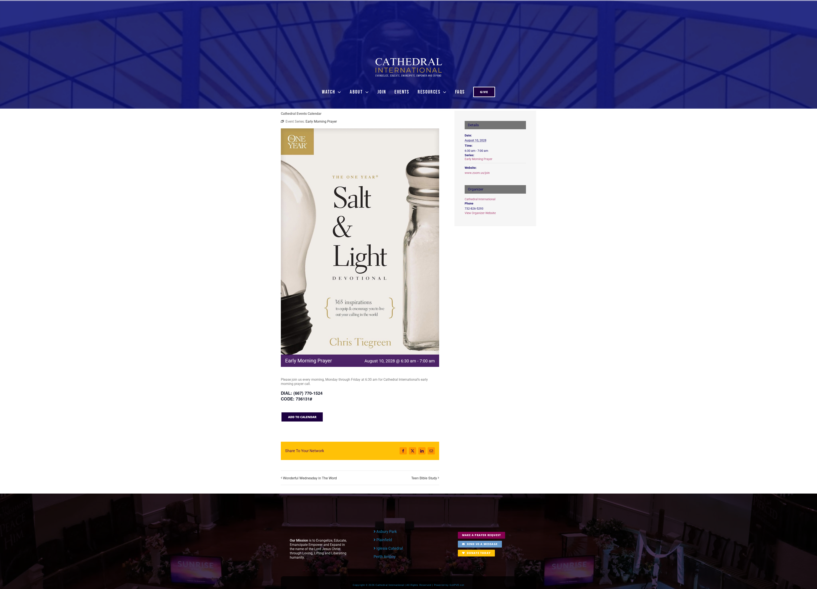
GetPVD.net (457, 585)
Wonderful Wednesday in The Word (310, 477)
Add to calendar (302, 417)
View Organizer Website (480, 213)
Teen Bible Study (424, 477)
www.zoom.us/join (477, 173)
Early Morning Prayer (478, 159)
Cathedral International (480, 199)
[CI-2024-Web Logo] (408, 59)
